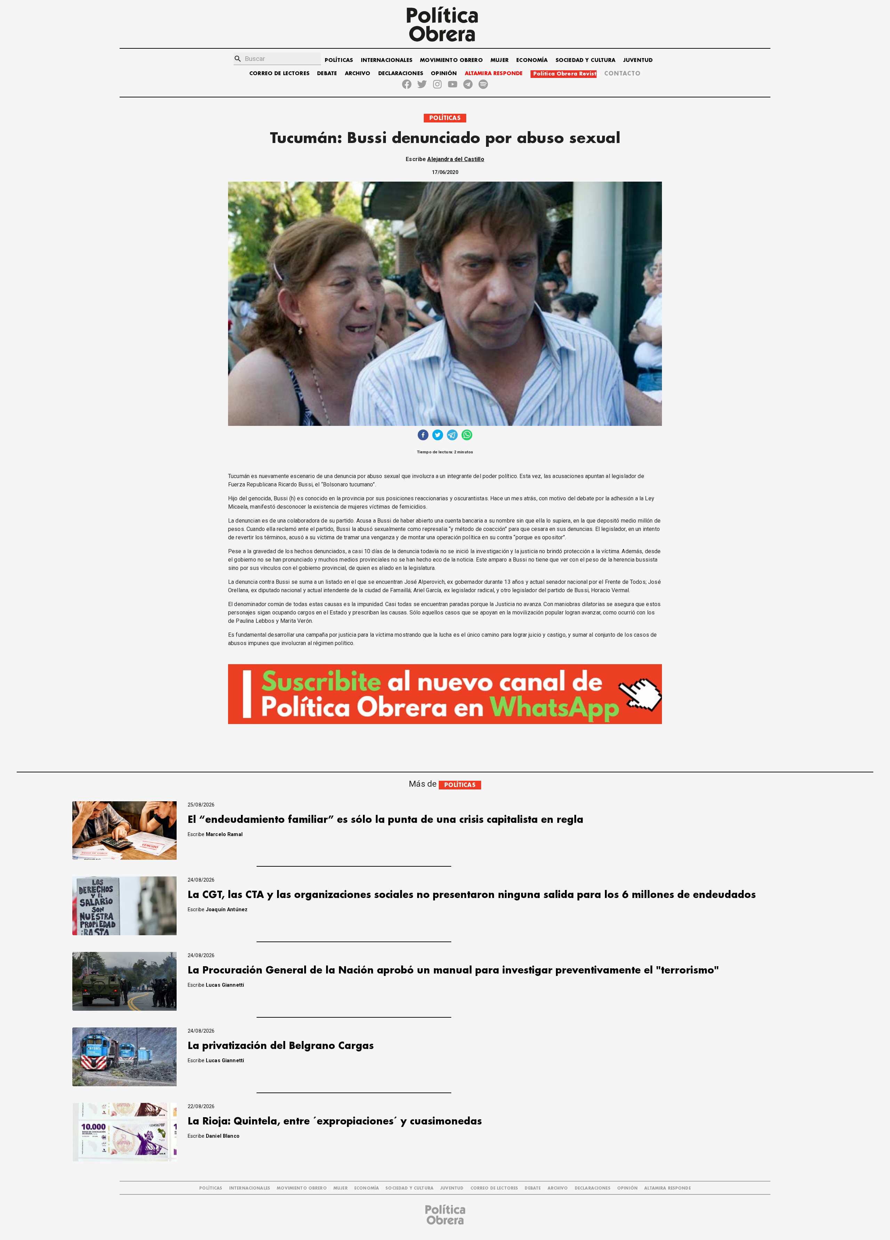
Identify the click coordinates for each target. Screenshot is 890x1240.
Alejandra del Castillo (455, 159)
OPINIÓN (444, 73)
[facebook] (423, 435)
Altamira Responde (667, 1188)
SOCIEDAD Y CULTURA (586, 60)
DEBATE (327, 73)
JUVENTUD (638, 60)
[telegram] (452, 435)
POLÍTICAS (339, 60)
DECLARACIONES (400, 73)
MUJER (500, 60)
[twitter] (437, 435)
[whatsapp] (466, 435)
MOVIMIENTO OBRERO (451, 60)
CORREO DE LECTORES (279, 73)
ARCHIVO (358, 73)
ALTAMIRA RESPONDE (494, 73)
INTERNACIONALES (386, 60)
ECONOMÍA (532, 60)
